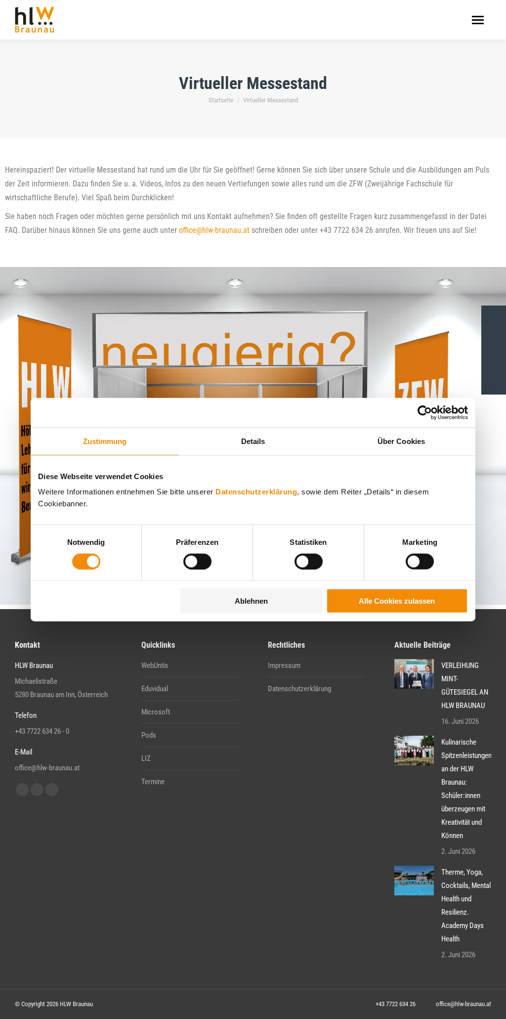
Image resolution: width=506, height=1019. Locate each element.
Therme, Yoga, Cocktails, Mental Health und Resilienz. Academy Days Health (466, 905)
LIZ (146, 758)
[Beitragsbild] (414, 674)
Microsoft (155, 712)
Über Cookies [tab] (401, 441)
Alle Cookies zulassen (397, 601)
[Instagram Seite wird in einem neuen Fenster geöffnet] (51, 789)
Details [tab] (253, 441)
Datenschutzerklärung (256, 491)
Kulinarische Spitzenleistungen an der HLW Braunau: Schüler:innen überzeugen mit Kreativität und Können (466, 789)
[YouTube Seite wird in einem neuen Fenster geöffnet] (37, 789)
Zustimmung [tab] (105, 441)
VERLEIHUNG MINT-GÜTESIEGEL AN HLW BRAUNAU (464, 685)
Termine (153, 781)
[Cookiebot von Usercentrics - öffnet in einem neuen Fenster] (424, 412)
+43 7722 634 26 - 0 (42, 731)
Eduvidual (154, 688)
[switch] (197, 561)
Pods (148, 735)
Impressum (284, 665)
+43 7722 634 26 (396, 1004)
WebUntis (154, 665)
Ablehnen (251, 601)
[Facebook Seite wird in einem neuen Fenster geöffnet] (22, 789)
